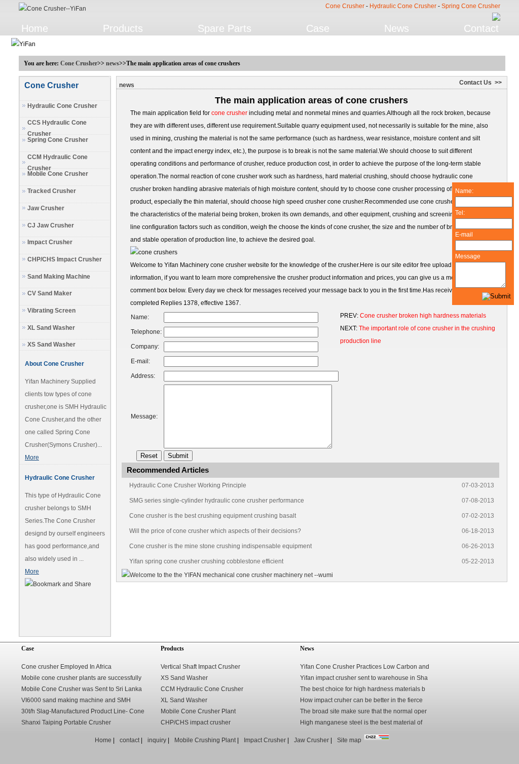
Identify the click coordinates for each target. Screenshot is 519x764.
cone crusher (229, 113)
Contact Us (475, 82)
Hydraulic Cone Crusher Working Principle (187, 485)
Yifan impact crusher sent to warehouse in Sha (364, 677)
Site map (349, 740)
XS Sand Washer (51, 344)
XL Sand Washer (51, 327)
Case (317, 28)
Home (34, 28)
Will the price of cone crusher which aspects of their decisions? (215, 530)
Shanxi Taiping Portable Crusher (66, 722)
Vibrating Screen (51, 310)
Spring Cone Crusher (470, 6)
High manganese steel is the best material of (361, 722)
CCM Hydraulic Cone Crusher (57, 163)
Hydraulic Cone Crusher (402, 6)
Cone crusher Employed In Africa (66, 666)
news (112, 63)
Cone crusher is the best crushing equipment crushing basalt (212, 515)
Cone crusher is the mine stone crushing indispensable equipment (220, 546)
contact (129, 740)
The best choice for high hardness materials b (362, 689)
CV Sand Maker (49, 293)
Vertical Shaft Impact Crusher (200, 666)
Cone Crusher (344, 6)
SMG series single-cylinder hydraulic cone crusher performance (216, 500)
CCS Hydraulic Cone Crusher (57, 128)
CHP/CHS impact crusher (196, 722)
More (32, 457)
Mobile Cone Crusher (57, 173)
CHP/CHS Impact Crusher (64, 259)
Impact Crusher (49, 242)
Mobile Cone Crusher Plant (198, 711)
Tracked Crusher (51, 191)
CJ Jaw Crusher (50, 225)
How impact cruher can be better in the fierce (361, 700)
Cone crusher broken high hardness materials (423, 315)
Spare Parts (224, 28)
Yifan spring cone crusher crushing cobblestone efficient (206, 561)
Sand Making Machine (58, 276)
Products (123, 28)
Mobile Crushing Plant (205, 740)
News (396, 28)
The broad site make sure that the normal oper (363, 711)
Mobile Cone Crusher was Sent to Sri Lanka (81, 689)
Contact (481, 28)
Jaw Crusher (45, 208)
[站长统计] (376, 738)
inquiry (156, 740)
